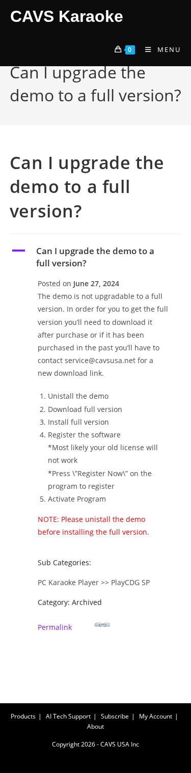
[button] (96, 257)
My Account (155, 716)
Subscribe (115, 716)
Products (23, 716)
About (95, 726)
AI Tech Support (68, 716)
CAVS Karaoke (66, 16)
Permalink (55, 627)
